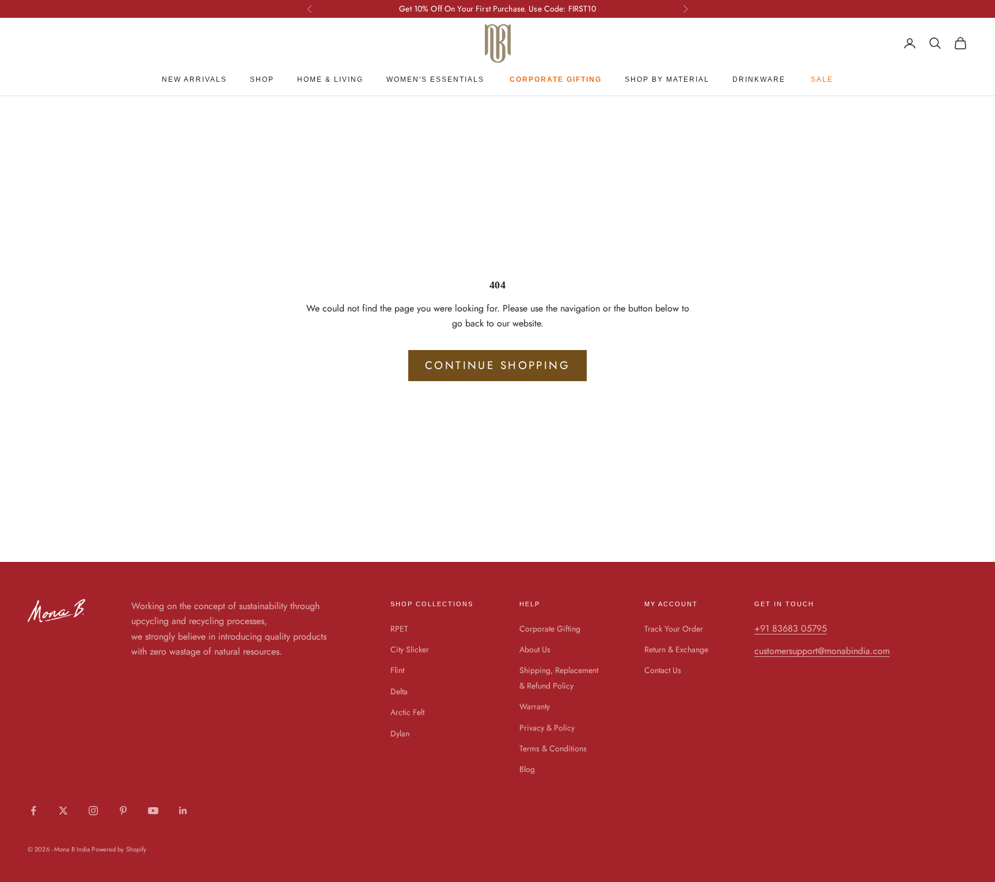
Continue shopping (497, 365)
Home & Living (330, 79)
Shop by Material (667, 79)
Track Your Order (673, 628)
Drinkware (758, 79)
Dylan (399, 733)
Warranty (534, 706)
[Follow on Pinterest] (123, 810)
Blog (527, 769)
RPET (399, 628)
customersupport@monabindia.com (822, 650)
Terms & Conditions (553, 748)
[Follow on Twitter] (63, 810)
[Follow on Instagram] (93, 810)
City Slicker (409, 649)
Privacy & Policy (547, 727)
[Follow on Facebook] (33, 810)
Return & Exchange (676, 649)
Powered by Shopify (119, 849)
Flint (397, 670)
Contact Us (662, 670)
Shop (262, 79)
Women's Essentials (435, 79)
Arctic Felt (407, 712)
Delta (399, 691)
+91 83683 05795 (790, 628)
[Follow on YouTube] (153, 810)
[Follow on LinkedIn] (183, 810)
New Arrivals (194, 79)
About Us (534, 649)
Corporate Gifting (549, 628)
